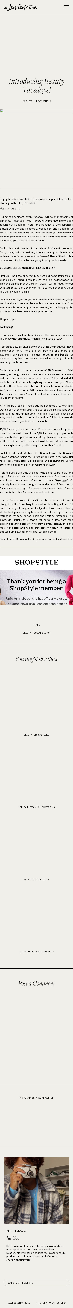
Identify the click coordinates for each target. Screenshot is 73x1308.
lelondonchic (15, 1303)
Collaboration (42, 633)
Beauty (27, 633)
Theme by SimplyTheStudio (51, 1303)
